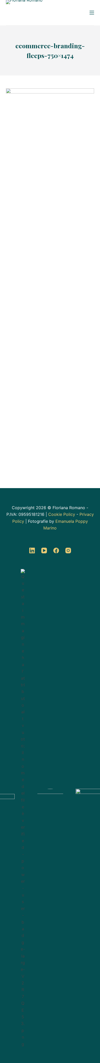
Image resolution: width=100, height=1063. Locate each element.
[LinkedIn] (32, 550)
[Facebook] (56, 550)
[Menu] (91, 12)
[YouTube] (44, 550)
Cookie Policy (61, 514)
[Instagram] (68, 550)
